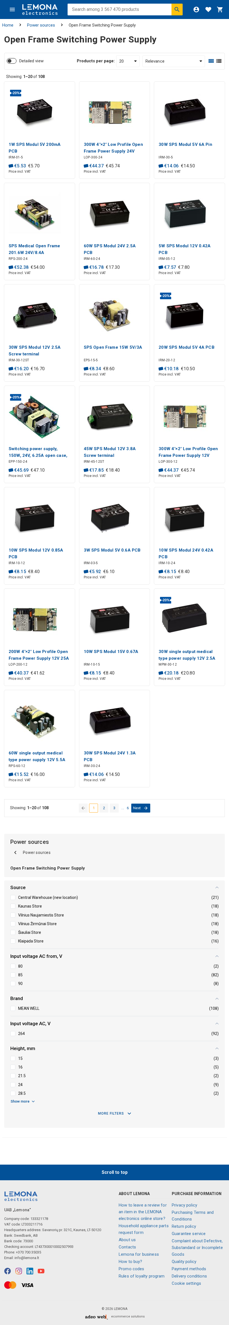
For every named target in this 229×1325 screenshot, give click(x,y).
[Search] (177, 9)
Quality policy (184, 1261)
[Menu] (12, 9)
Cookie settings (186, 1283)
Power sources (41, 25)
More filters (111, 1113)
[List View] (219, 61)
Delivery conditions (189, 1276)
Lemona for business (139, 1254)
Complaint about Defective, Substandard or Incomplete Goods (197, 1247)
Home (7, 25)
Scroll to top (115, 1172)
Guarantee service (189, 1233)
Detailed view (31, 60)
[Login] (196, 9)
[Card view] (211, 61)
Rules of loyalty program (142, 1276)
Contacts (127, 1247)
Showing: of (25, 76)
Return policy (184, 1226)
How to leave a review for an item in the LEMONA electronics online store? (143, 1212)
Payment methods (189, 1268)
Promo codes (131, 1268)
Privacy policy (184, 1205)
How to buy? (130, 1261)
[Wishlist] (208, 9)
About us (127, 1239)
